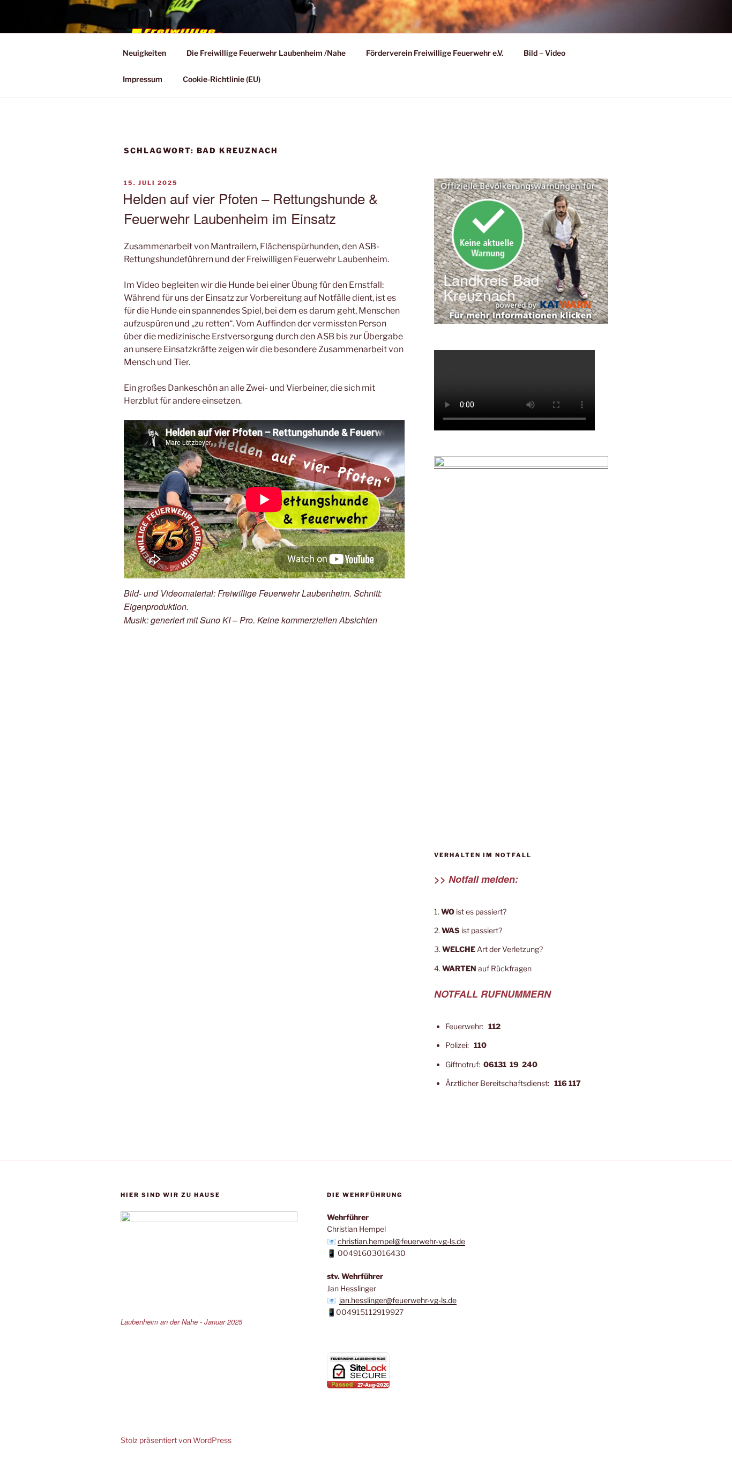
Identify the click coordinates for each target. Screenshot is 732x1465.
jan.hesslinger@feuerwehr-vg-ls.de (398, 1300)
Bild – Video (544, 52)
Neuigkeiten (144, 52)
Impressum (142, 79)
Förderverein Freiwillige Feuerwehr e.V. (434, 52)
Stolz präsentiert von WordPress (176, 1440)
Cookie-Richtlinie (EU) (221, 79)
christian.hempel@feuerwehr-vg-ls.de (401, 1241)
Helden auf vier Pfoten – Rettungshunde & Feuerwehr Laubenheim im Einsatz (250, 207)
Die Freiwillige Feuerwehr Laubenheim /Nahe (266, 52)
